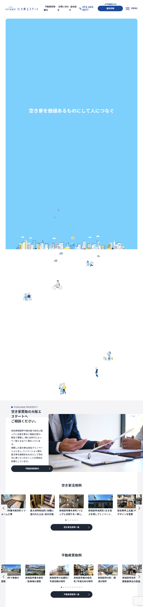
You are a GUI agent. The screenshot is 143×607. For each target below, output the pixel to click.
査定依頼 (110, 8)
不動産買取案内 (49, 8)
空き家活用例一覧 (71, 527)
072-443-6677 (88, 8)
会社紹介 (73, 8)
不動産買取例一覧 (71, 594)
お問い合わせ (63, 8)
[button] (65, 520)
